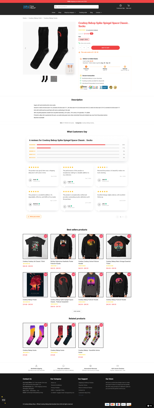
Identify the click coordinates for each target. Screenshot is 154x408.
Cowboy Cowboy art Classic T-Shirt (34, 261)
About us (53, 382)
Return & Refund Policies (85, 387)
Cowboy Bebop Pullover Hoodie (88, 300)
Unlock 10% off (3, 400)
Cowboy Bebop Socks (50, 18)
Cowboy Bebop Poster (30, 300)
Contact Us (82, 390)
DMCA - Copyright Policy (57, 390)
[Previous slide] (25, 48)
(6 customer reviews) (92, 30)
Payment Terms (83, 385)
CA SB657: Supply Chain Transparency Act (62, 392)
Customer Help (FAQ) (84, 392)
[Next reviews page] (126, 217)
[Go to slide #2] (54, 79)
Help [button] (151, 405)
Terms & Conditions (56, 385)
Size (79, 36)
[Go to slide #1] (44, 79)
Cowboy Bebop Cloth (35, 18)
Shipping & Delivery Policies (86, 382)
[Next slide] (73, 48)
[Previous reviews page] (117, 217)
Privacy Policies (55, 387)
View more (77, 311)
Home (25, 18)
